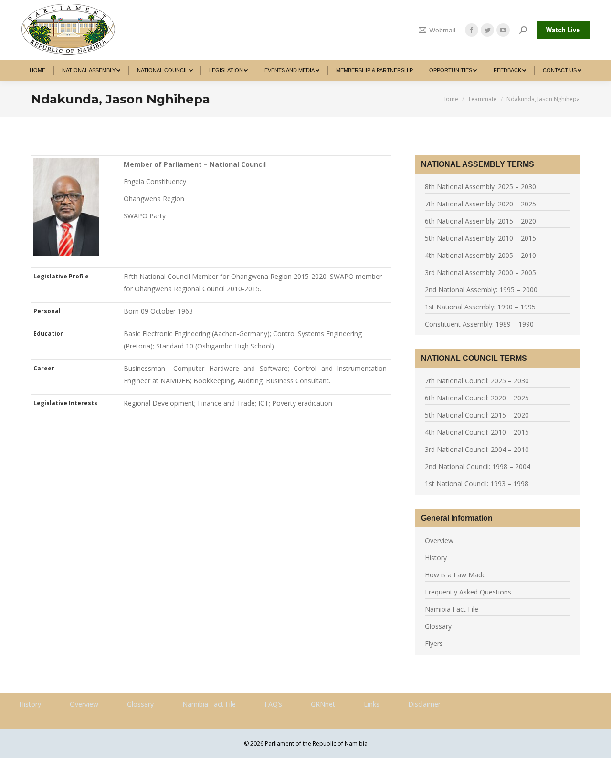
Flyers (434, 643)
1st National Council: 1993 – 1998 (476, 483)
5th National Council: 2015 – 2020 (477, 415)
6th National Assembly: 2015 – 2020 (480, 220)
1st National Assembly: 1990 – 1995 (480, 306)
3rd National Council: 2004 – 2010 (477, 449)
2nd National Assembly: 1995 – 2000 (481, 289)
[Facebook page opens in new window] (471, 30)
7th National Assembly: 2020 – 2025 (480, 203)
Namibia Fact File (451, 609)
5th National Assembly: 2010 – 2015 (480, 238)
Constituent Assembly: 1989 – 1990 (479, 323)
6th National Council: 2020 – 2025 (477, 397)
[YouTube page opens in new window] (503, 30)
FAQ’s (273, 703)
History (436, 557)
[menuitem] (37, 70)
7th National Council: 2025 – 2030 (477, 380)
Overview (439, 540)
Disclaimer (424, 703)
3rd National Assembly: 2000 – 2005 (480, 272)
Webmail (442, 30)
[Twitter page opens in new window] (487, 30)
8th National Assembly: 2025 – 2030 (480, 186)
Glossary (438, 626)
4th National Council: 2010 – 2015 (477, 432)
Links (371, 703)
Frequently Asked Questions (468, 591)
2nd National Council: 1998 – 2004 (477, 466)
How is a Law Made (455, 574)
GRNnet (323, 703)
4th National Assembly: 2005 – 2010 (480, 255)
